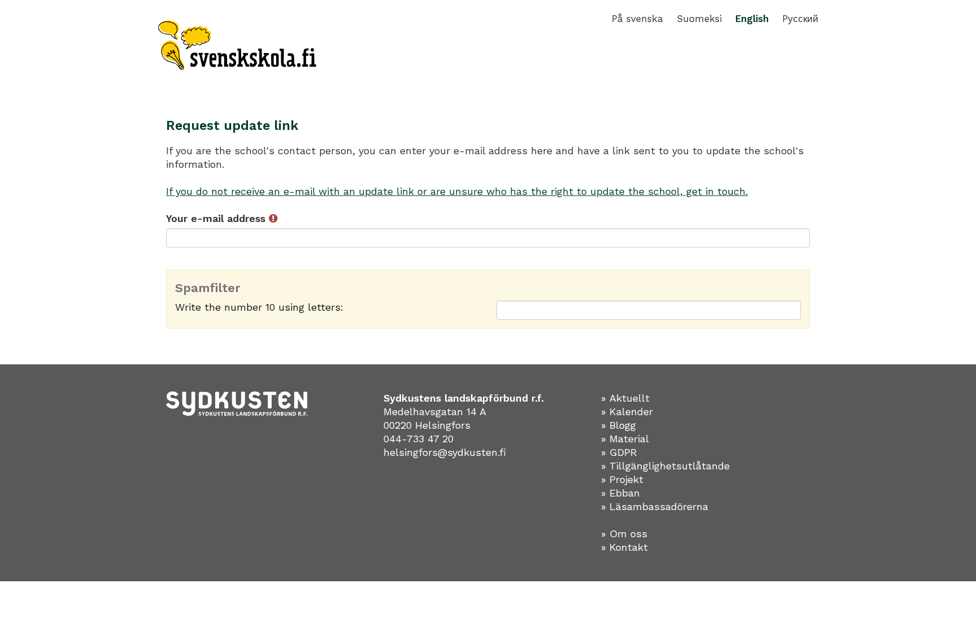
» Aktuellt (625, 398)
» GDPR (619, 452)
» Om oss (624, 533)
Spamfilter (208, 288)
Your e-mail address (217, 218)
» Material (625, 439)
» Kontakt (624, 547)
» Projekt (622, 479)
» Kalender (627, 411)
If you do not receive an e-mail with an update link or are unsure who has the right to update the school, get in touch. (457, 191)
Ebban (624, 493)
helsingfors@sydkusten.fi (445, 452)
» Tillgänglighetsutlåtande (665, 466)
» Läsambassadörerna (654, 506)
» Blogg (618, 425)
